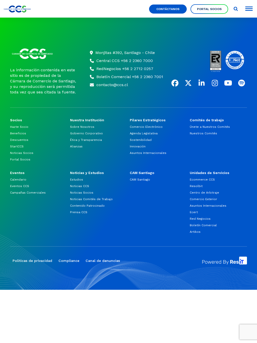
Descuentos (19, 140)
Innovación (138, 146)
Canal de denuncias (103, 261)
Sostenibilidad (141, 140)
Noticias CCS (79, 186)
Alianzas (76, 146)
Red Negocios (200, 218)
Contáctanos (167, 9)
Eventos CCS (19, 186)
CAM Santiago (140, 179)
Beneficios (18, 133)
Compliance (68, 261)
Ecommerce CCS (202, 179)
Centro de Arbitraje (204, 192)
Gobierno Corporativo (86, 133)
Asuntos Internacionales (148, 153)
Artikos (195, 232)
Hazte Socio (19, 127)
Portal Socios (209, 9)
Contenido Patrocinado (87, 205)
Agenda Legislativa (144, 133)
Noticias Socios (21, 153)
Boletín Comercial (203, 225)
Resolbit (196, 186)
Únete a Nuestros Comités (210, 127)
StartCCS (17, 146)
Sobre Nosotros (82, 127)
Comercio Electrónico (146, 127)
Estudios (76, 179)
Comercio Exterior (203, 199)
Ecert (194, 212)
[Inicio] (43, 54)
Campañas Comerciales (28, 192)
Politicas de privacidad (32, 261)
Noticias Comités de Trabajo (91, 199)
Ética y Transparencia (86, 140)
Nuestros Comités (203, 133)
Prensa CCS (78, 212)
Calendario (18, 179)
